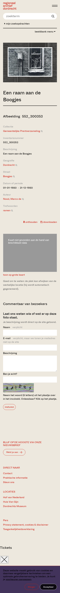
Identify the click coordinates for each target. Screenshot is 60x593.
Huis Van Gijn (10, 502)
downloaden (50, 222)
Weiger (31, 586)
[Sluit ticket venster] (4, 559)
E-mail (29, 340)
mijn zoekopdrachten (17, 23)
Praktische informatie (15, 478)
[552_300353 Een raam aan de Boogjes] (30, 76)
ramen (6, 210)
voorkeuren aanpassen (18, 579)
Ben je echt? (10, 374)
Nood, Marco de (12, 199)
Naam (12, 327)
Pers (5, 520)
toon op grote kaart (14, 275)
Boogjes (7, 176)
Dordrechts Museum (14, 506)
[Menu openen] (55, 5)
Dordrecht (9, 165)
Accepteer (48, 586)
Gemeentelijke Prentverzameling (21, 131)
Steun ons (8, 482)
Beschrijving (10, 353)
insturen (9, 407)
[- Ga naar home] (26, 6)
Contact (7, 473)
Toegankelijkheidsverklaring (18, 529)
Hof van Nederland (13, 497)
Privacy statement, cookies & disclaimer (25, 524)
